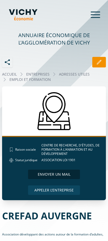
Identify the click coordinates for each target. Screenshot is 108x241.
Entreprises (38, 74)
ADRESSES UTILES (74, 74)
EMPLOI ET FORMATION (30, 79)
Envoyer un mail (54, 174)
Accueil (9, 74)
